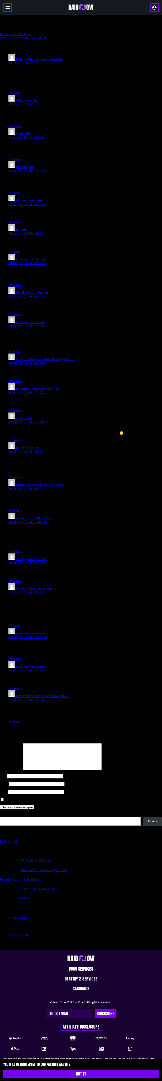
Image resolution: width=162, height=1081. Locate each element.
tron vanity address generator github (42, 696)
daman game (25, 167)
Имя (3, 776)
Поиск (4, 814)
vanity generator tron (31, 559)
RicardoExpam (10, 879)
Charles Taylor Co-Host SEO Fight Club (45, 359)
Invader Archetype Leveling (36, 889)
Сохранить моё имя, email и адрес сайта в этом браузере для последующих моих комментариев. (73, 799)
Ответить (15, 93)
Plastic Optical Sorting (32, 292)
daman (21, 230)
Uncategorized (18, 935)
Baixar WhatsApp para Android (39, 59)
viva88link (23, 133)
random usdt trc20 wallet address (40, 485)
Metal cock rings (28, 100)
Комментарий (11, 768)
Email (4, 784)
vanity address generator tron (37, 588)
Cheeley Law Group (30, 259)
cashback (81, 988)
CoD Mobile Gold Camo (34, 860)
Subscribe (105, 1013)
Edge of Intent (32, 879)
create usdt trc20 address (34, 518)
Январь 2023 (17, 917)
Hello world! (8, 841)
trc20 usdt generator (30, 666)
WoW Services (81, 969)
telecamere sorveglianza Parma (38, 388)
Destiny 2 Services (81, 978)
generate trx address (30, 633)
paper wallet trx (27, 448)
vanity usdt (24, 418)
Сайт (3, 791)
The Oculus (26, 898)
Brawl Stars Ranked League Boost (44, 870)
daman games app (29, 200)
